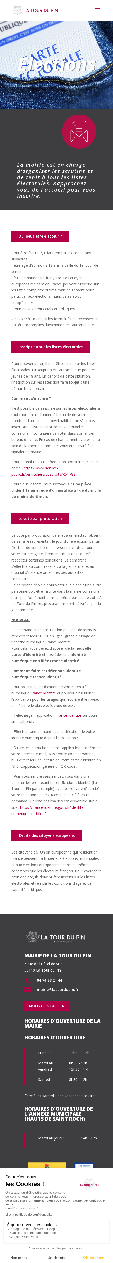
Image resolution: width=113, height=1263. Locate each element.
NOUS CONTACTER (46, 1005)
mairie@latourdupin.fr (58, 989)
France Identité (43, 693)
